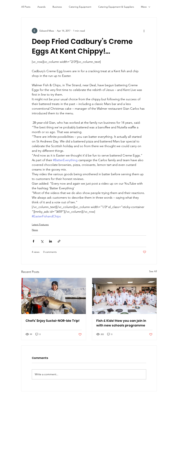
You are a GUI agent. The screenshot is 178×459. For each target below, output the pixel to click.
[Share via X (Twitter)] (42, 241)
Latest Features (40, 224)
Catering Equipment (80, 6)
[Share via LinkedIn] (50, 241)
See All (153, 271)
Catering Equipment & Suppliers (116, 6)
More (144, 6)
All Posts (25, 6)
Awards (41, 6)
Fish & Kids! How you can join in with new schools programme (121, 323)
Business (57, 6)
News (35, 229)
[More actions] (144, 31)
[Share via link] (59, 241)
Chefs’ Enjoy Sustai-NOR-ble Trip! (52, 320)
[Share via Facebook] (33, 241)
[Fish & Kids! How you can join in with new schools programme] (124, 296)
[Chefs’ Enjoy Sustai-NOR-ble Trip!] (53, 296)
